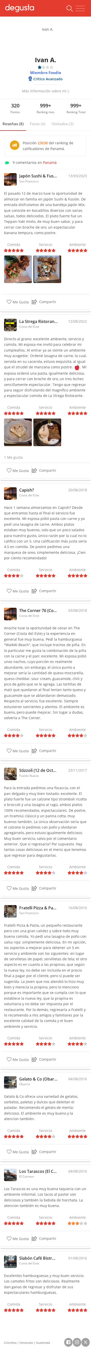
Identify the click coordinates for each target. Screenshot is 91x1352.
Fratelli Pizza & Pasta (38, 908)
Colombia (10, 1342)
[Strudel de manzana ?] (47, 431)
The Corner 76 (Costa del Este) (38, 610)
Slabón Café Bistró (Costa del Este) (38, 1258)
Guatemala (43, 1342)
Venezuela (26, 1342)
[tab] (13, 124)
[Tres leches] (18, 431)
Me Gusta (20, 302)
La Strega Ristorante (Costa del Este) (38, 321)
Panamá (50, 162)
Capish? (26, 490)
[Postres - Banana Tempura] (47, 268)
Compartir (47, 301)
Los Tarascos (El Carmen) (38, 1171)
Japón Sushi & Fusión (38, 176)
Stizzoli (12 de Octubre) (38, 770)
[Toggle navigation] (80, 9)
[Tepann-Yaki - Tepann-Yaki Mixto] (18, 268)
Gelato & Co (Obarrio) (38, 1079)
